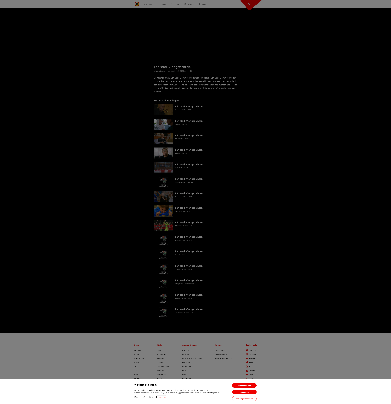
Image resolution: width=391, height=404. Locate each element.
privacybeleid (161, 397)
